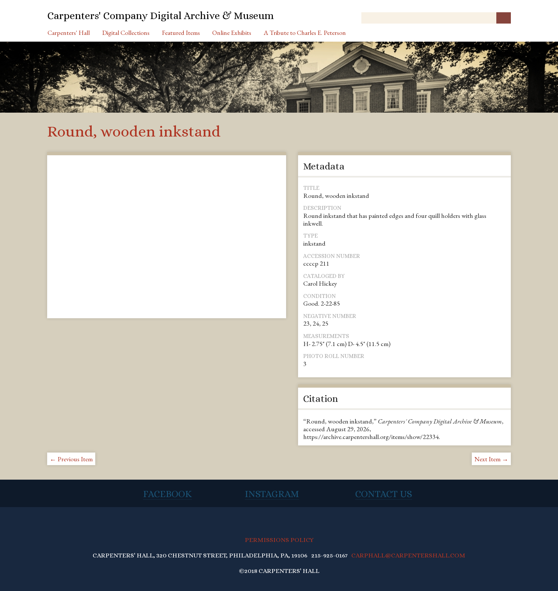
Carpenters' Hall (68, 32)
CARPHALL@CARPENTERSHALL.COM (408, 555)
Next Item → (491, 459)
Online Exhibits (231, 32)
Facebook (167, 493)
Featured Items (181, 32)
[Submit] (503, 18)
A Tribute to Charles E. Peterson (305, 32)
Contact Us (383, 493)
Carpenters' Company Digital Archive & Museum (160, 15)
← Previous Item (71, 459)
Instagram (272, 493)
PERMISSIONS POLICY (279, 540)
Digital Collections (126, 32)
